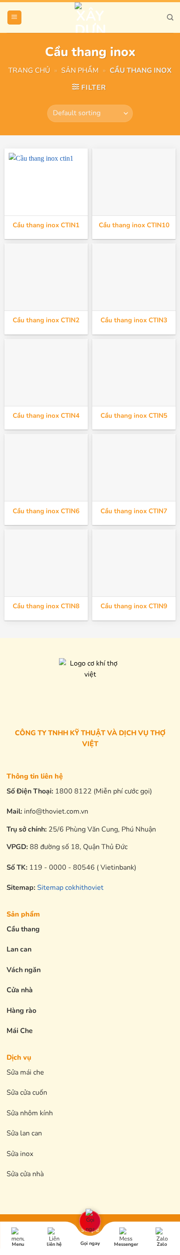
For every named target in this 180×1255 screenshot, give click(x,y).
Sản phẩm (80, 70)
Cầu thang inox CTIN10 (134, 225)
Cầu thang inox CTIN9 (133, 606)
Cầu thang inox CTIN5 (133, 416)
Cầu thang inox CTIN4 (46, 416)
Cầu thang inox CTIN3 (133, 320)
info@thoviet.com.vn (56, 811)
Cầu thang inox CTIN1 (46, 225)
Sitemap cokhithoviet (70, 887)
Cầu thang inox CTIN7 (133, 511)
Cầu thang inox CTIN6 (46, 511)
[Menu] (14, 18)
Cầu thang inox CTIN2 (46, 320)
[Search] (170, 17)
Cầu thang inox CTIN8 (46, 606)
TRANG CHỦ (29, 70)
